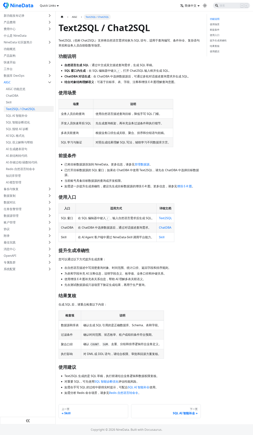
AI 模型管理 (13, 182)
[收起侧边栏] (28, 420)
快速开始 (10, 62)
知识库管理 (13, 176)
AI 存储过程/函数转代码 (21, 162)
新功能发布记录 (14, 16)
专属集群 (10, 262)
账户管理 (10, 222)
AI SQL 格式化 (15, 136)
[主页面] (62, 17)
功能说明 (214, 19)
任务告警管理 (12, 209)
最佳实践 (10, 242)
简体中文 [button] (191, 6)
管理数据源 (142, 164)
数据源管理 (11, 216)
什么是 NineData (15, 36)
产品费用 (10, 22)
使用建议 (214, 51)
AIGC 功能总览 (15, 89)
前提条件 (214, 29)
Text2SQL (165, 218)
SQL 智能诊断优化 (18, 122)
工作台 (8, 69)
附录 (7, 236)
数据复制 (10, 196)
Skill (8, 102)
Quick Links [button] (48, 6)
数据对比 (10, 202)
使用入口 (214, 35)
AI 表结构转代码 (16, 156)
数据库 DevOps (14, 76)
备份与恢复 (11, 189)
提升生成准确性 (218, 40)
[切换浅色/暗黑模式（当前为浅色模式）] (205, 6)
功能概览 (10, 49)
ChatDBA (12, 96)
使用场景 (214, 24)
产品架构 (10, 56)
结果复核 (214, 46)
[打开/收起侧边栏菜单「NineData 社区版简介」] (50, 42)
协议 (7, 229)
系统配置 (10, 269)
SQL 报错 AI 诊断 (17, 129)
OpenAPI (10, 256)
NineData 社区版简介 (18, 42)
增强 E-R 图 (184, 186)
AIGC (7, 82)
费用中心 (10, 29)
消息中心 (10, 249)
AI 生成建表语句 (16, 149)
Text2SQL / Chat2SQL (20, 109)
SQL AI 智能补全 (17, 116)
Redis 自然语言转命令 (20, 169)
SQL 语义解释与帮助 (19, 142)
